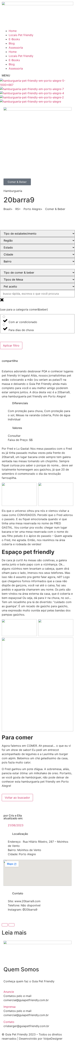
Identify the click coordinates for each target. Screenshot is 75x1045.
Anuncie (8, 991)
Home (13, 31)
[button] (37, 992)
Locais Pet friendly (21, 35)
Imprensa (9, 1006)
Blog (12, 43)
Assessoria (16, 47)
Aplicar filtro (11, 345)
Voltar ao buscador (17, 797)
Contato (8, 1022)
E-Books (14, 39)
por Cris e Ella (12, 815)
